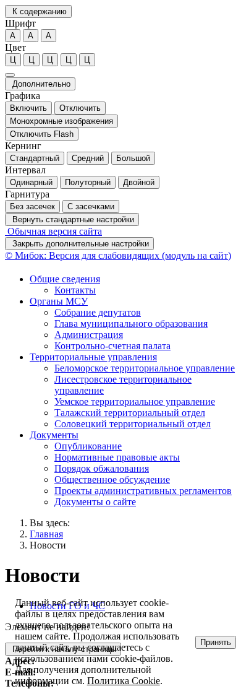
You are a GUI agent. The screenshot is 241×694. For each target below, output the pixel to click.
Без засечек (32, 206)
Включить (28, 108)
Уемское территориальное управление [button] (134, 401)
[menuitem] (133, 285)
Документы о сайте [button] (95, 502)
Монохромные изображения (61, 121)
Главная (46, 534)
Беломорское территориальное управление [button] (144, 368)
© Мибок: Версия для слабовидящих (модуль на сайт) (118, 255)
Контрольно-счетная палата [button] (112, 345)
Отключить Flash (42, 134)
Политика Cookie (123, 680)
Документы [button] (54, 435)
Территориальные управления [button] (93, 357)
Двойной (138, 182)
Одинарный (31, 182)
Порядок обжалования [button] (101, 468)
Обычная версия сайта (53, 231)
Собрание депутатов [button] (97, 312)
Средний (88, 158)
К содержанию (38, 11)
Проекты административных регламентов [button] (143, 490)
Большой (133, 158)
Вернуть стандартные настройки (72, 219)
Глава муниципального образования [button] (131, 323)
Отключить (80, 108)
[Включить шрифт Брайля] (10, 75)
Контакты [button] (75, 290)
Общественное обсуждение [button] (112, 479)
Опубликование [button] (88, 446)
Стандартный (34, 158)
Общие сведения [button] (65, 279)
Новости (48, 545)
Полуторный (88, 182)
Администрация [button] (88, 334)
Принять (215, 642)
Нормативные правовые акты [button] (117, 457)
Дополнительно (40, 84)
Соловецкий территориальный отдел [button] (132, 424)
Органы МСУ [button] (59, 301)
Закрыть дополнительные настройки (79, 243)
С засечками (90, 206)
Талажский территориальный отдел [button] (129, 412)
